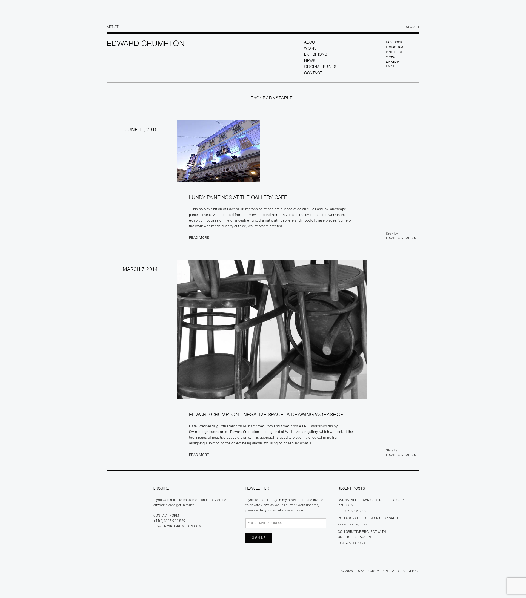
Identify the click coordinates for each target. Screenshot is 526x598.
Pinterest (394, 52)
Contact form (166, 516)
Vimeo (390, 56)
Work (310, 48)
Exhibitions (315, 54)
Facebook (394, 42)
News (309, 60)
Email (390, 66)
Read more (199, 237)
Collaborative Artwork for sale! (368, 518)
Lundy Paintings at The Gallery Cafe (238, 197)
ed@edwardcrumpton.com (177, 526)
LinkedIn (393, 61)
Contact (313, 72)
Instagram (394, 47)
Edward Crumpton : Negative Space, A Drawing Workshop (266, 414)
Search (412, 27)
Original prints (320, 66)
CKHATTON (409, 571)
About (310, 42)
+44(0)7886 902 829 (169, 521)
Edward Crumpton (401, 238)
